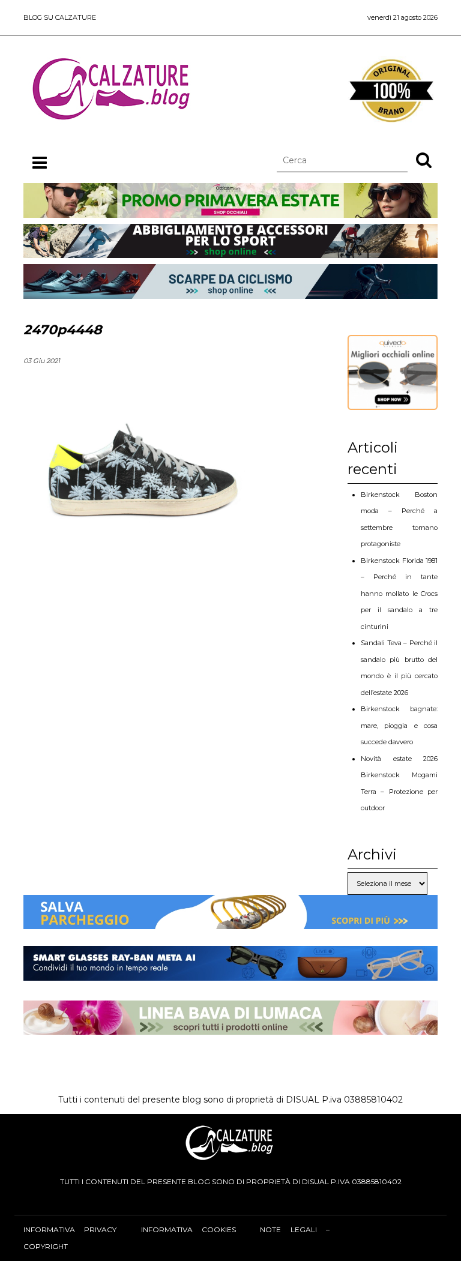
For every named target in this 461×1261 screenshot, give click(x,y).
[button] (424, 159)
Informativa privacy (69, 1229)
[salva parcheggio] (230, 920)
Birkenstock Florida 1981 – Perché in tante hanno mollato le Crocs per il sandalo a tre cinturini (399, 593)
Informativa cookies (188, 1229)
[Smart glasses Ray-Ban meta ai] (230, 972)
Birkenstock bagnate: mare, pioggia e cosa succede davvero (399, 725)
